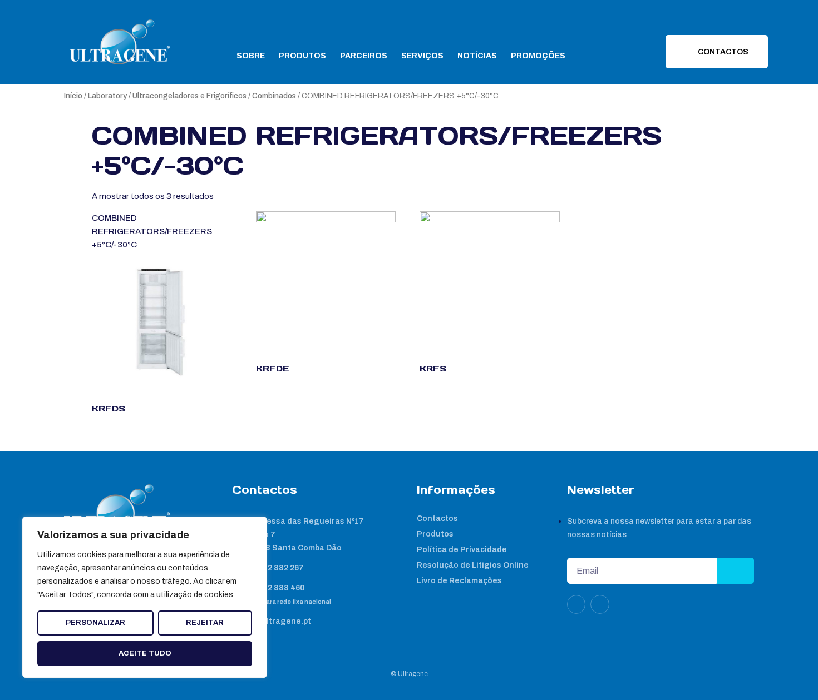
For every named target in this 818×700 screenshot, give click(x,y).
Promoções (538, 56)
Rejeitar (205, 623)
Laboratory (107, 96)
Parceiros (363, 56)
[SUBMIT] (735, 571)
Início (73, 96)
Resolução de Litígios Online (473, 565)
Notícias (477, 56)
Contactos (437, 518)
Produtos (302, 56)
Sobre (250, 56)
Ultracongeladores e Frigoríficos (189, 96)
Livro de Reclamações (459, 581)
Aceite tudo (145, 653)
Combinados (274, 96)
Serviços (422, 56)
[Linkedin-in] (576, 604)
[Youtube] (599, 604)
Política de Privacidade (462, 549)
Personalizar (95, 623)
